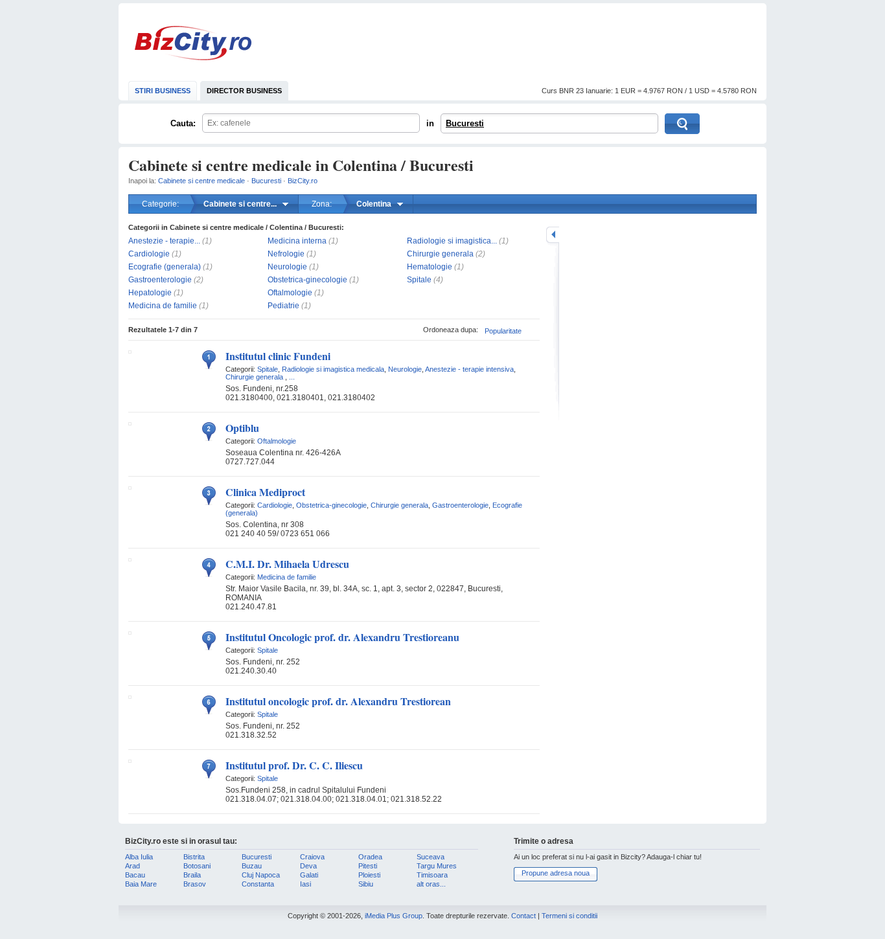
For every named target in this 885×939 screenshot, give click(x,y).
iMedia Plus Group (393, 916)
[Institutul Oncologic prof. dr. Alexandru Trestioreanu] (130, 632)
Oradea (370, 857)
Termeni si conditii (569, 916)
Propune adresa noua (556, 873)
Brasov (194, 884)
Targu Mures (437, 866)
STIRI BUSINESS (162, 91)
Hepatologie (150, 292)
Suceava (430, 857)
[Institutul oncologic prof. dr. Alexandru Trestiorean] (130, 696)
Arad (132, 866)
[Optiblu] (130, 422)
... (292, 377)
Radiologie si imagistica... (452, 240)
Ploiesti (369, 875)
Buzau (252, 866)
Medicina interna (297, 240)
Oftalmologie (290, 292)
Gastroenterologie (160, 279)
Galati (309, 875)
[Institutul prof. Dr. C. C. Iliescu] (130, 760)
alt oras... (431, 884)
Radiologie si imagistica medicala (333, 369)
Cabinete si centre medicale (201, 181)
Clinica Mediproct (265, 491)
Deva (308, 866)
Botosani (197, 866)
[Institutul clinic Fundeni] (130, 351)
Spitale (419, 279)
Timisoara (432, 875)
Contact (523, 916)
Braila (192, 875)
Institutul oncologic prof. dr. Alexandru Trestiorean (338, 701)
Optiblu (242, 427)
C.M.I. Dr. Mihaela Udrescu (287, 563)
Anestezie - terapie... (164, 240)
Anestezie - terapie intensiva (469, 369)
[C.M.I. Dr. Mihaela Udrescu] (130, 558)
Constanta (258, 884)
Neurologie (287, 266)
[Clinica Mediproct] (130, 487)
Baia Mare (141, 884)
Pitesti (367, 866)
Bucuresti (465, 123)
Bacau (135, 875)
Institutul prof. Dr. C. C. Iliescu (294, 765)
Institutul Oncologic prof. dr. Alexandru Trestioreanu (342, 636)
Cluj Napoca (261, 875)
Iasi (305, 884)
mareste (552, 235)
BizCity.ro (193, 43)
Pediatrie (283, 305)
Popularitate (503, 331)
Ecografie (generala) (164, 266)
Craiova (312, 857)
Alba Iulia (139, 857)
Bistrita (194, 857)
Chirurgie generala (440, 253)
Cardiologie (149, 253)
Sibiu (365, 884)
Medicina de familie (162, 305)
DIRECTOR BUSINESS (244, 91)
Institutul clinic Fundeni (277, 355)
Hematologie (429, 266)
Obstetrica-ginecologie (307, 279)
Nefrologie (286, 253)
